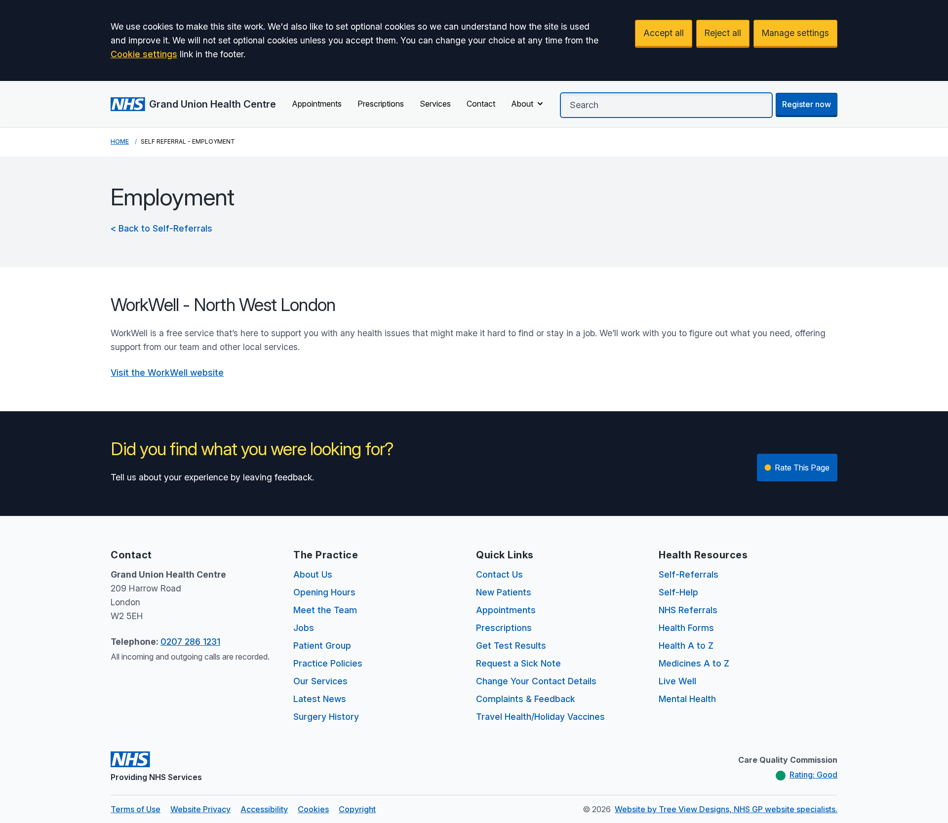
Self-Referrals (688, 574)
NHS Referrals (688, 610)
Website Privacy (200, 809)
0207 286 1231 (190, 641)
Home (120, 141)
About (522, 104)
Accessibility (264, 809)
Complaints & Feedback (525, 699)
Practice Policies (327, 663)
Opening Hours (324, 592)
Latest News (319, 699)
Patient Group (322, 645)
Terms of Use (135, 809)
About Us (312, 574)
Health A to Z (686, 645)
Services (435, 104)
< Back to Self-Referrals (161, 228)
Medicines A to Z (694, 663)
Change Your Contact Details (536, 681)
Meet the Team (325, 610)
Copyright (357, 809)
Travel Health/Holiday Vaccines (540, 716)
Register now (806, 104)
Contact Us (499, 574)
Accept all (663, 33)
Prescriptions (380, 104)
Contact (481, 104)
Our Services (320, 681)
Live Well (677, 681)
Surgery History (326, 716)
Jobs (303, 628)
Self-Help (678, 592)
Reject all (723, 33)
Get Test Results (511, 645)
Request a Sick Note (518, 663)
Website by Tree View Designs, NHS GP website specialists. (726, 809)
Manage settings (795, 33)
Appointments (317, 104)
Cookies (313, 809)
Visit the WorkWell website (167, 372)
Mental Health (687, 699)
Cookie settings (144, 54)
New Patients (503, 592)
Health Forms (686, 628)
